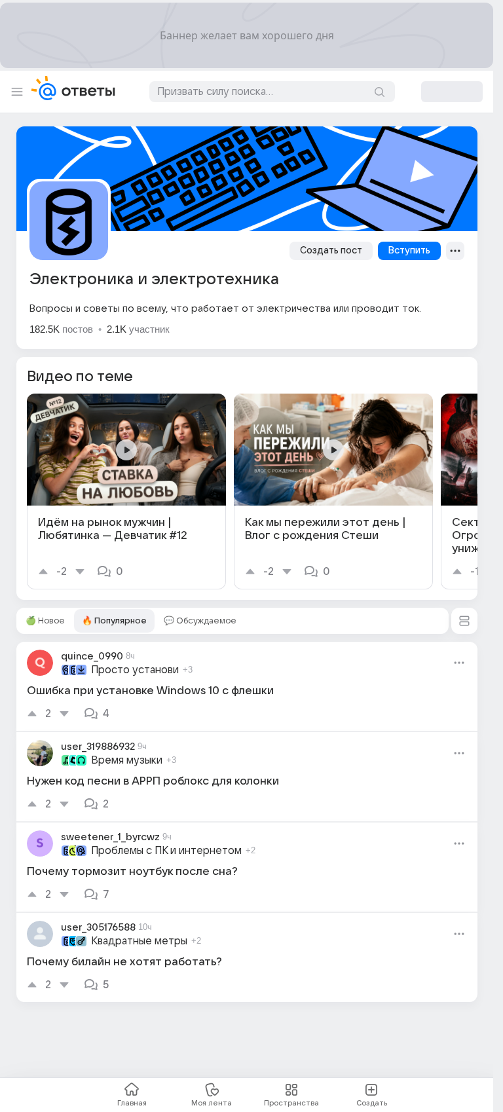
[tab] (45, 621)
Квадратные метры (139, 941)
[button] (464, 621)
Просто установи (135, 670)
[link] (126, 491)
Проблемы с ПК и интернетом (166, 851)
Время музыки (126, 760)
